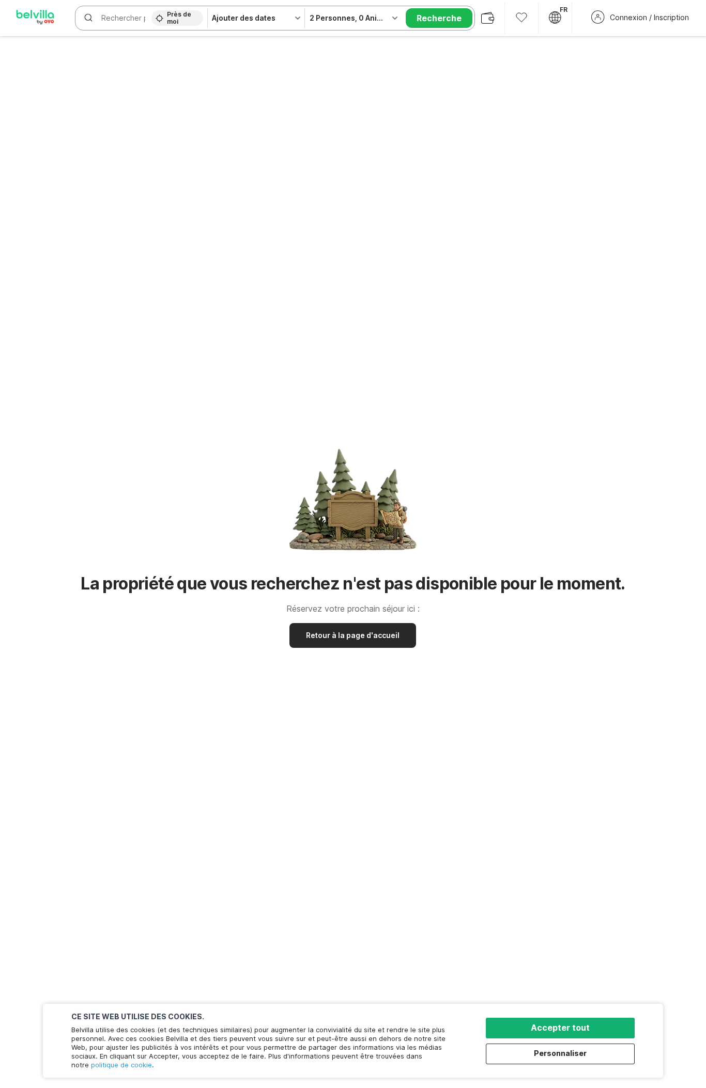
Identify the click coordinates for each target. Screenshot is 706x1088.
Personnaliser (560, 1053)
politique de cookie (121, 1065)
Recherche (439, 18)
